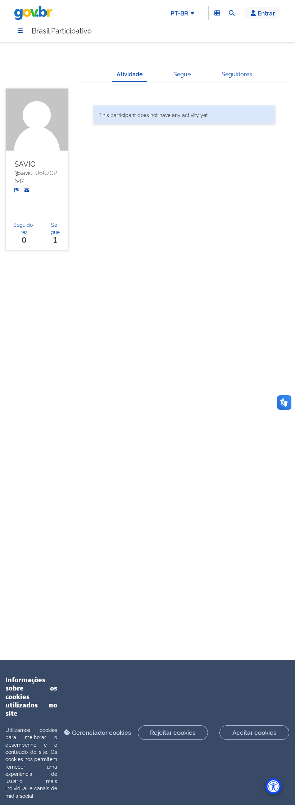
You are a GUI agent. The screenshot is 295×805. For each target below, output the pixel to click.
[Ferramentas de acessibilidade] (273, 786)
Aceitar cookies (254, 732)
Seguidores (237, 74)
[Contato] (26, 189)
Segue (182, 74)
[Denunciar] (16, 189)
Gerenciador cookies (101, 732)
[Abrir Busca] (231, 13)
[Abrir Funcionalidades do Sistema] (217, 13)
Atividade (130, 74)
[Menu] (20, 30)
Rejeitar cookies (172, 732)
